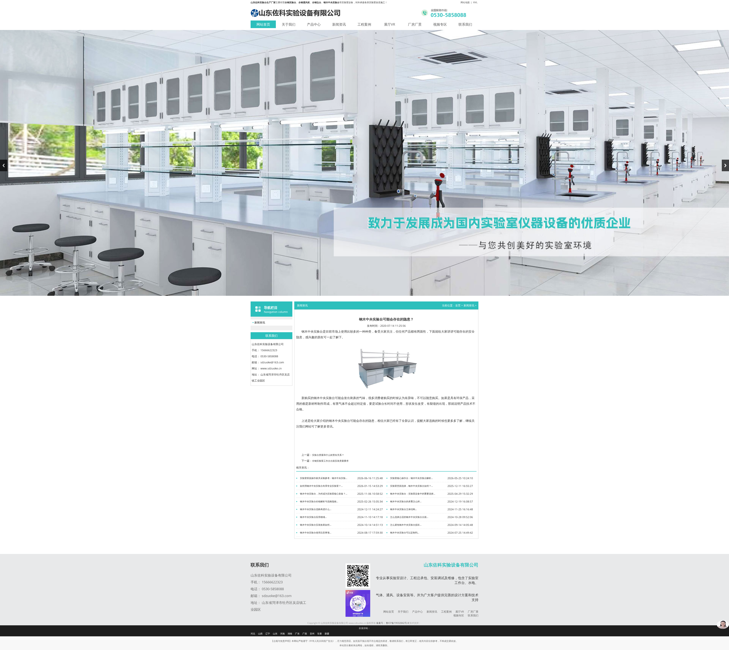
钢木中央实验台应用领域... (313, 517)
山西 (260, 633)
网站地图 (465, 2)
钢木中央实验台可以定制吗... (404, 532)
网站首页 (263, 24)
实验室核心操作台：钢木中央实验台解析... (411, 478)
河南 (282, 633)
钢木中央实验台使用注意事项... (315, 532)
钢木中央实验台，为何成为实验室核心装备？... (323, 493)
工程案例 (364, 24)
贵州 (312, 633)
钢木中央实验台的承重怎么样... (405, 501)
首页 (458, 305)
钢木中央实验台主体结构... (403, 509)
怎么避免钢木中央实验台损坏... (405, 524)
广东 (297, 633)
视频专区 (440, 24)
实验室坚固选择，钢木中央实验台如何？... (411, 486)
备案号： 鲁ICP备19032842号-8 (392, 623)
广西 (304, 633)
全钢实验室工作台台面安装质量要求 (330, 460)
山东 (275, 633)
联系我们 (465, 24)
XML (475, 2)
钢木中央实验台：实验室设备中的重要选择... (412, 493)
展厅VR (389, 24)
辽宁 (267, 633)
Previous (3, 165)
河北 (253, 633)
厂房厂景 (415, 24)
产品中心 (314, 24)
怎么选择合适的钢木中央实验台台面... (409, 517)
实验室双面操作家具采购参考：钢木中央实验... (323, 478)
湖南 (290, 633)
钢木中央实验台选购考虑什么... (315, 509)
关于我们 (288, 24)
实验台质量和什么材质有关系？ (328, 455)
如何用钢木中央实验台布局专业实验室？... (321, 486)
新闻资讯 (339, 24)
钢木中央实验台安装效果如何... (315, 524)
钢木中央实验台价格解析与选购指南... (319, 501)
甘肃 (319, 633)
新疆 (327, 633)
